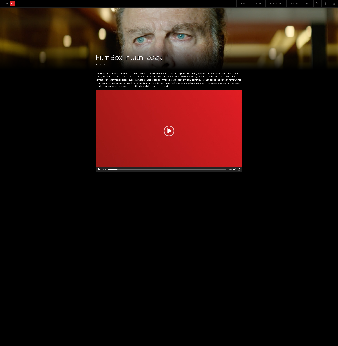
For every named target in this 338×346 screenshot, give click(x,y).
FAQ (307, 4)
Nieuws (294, 4)
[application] (169, 131)
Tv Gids (257, 4)
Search (317, 3)
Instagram (334, 3)
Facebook (326, 3)
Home (243, 4)
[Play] (99, 169)
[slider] (167, 169)
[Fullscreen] (239, 169)
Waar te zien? (275, 4)
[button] (169, 131)
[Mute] (234, 169)
